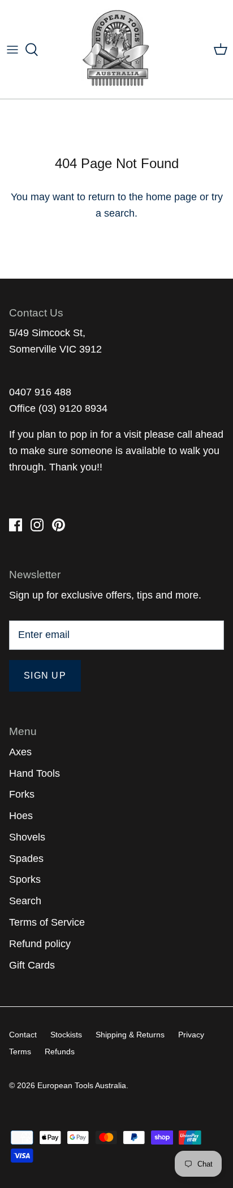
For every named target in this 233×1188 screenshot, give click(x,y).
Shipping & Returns (130, 1034)
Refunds (60, 1051)
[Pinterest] (58, 524)
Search (25, 901)
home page (171, 197)
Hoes (21, 815)
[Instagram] (37, 524)
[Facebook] (15, 524)
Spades (26, 858)
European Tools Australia (81, 1085)
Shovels (27, 837)
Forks (21, 794)
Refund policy (40, 943)
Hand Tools (34, 773)
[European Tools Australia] (116, 49)
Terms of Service (47, 922)
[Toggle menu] (12, 49)
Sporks (25, 879)
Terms (20, 1051)
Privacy (191, 1034)
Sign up (45, 675)
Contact (23, 1034)
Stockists (66, 1034)
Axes (20, 752)
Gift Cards (32, 965)
